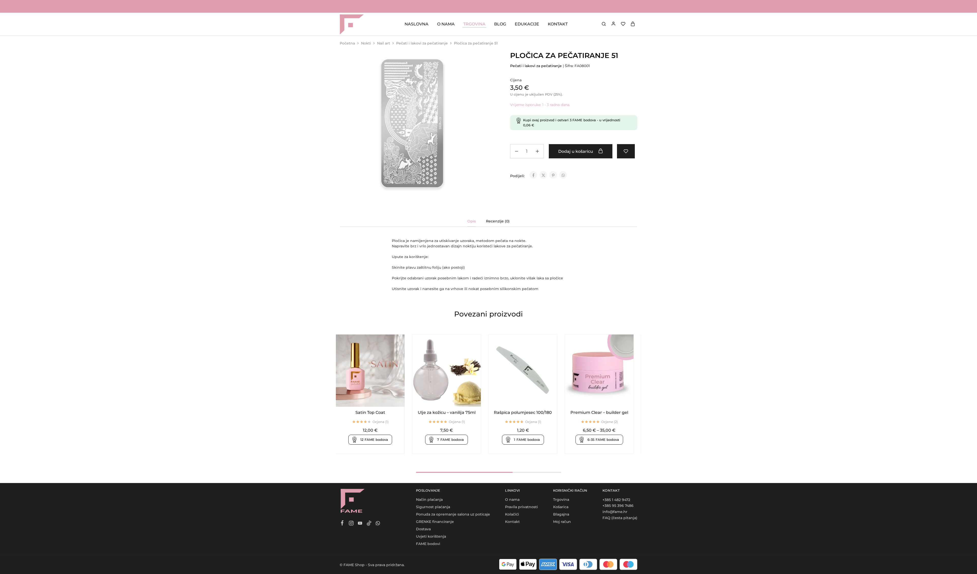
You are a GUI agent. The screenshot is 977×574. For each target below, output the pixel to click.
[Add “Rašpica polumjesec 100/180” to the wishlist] (529, 399)
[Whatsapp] (377, 524)
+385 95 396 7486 (618, 505)
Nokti (366, 43)
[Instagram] (351, 524)
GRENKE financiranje (435, 521)
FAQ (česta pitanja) (619, 518)
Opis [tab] (471, 221)
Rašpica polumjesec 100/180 (523, 412)
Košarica (560, 507)
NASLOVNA (416, 24)
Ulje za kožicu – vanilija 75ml (447, 412)
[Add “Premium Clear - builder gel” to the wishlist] (605, 399)
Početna (347, 43)
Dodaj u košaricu (576, 151)
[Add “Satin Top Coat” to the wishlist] (376, 399)
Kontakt (512, 521)
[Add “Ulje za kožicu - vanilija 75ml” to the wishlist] (453, 399)
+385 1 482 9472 (616, 499)
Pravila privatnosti (521, 507)
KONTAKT (558, 24)
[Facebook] (342, 523)
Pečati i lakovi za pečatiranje (422, 43)
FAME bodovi (428, 543)
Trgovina (561, 499)
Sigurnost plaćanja (433, 507)
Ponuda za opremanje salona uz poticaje (453, 514)
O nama (512, 499)
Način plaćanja (429, 499)
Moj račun (562, 521)
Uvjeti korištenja (431, 536)
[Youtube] (360, 524)
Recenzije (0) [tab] (498, 221)
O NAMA (446, 24)
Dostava (423, 529)
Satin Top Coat (370, 412)
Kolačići (512, 514)
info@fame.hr (614, 511)
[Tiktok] (369, 524)
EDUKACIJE (527, 24)
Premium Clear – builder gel (599, 412)
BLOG (500, 24)
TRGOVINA (474, 24)
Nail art (383, 43)
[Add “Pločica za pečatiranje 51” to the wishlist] (626, 151)
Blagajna (561, 514)
